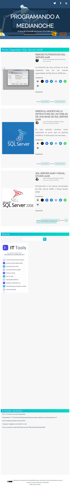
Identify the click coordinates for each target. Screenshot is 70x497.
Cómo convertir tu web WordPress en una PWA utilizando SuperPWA (23, 427)
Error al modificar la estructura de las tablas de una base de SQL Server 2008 (51, 115)
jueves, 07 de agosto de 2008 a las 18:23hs (53, 121)
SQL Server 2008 (60, 101)
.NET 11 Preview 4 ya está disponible (13, 414)
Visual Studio (54, 220)
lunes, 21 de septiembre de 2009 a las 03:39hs (54, 59)
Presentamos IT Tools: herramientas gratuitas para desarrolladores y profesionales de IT (29, 417)
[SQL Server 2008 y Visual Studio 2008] (18, 198)
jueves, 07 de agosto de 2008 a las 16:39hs (53, 178)
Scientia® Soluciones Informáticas (37, 480)
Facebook (60, 3)
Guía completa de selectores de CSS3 (13, 420)
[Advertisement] (35, 322)
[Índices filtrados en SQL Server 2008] (18, 79)
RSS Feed (66, 3)
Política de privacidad (35, 484)
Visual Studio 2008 (50, 222)
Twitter (54, 3)
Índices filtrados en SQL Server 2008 (50, 56)
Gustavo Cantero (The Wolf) (32, 41)
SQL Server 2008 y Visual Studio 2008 (50, 174)
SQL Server (45, 101)
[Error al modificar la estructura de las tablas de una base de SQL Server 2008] (18, 138)
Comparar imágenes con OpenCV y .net (14, 424)
